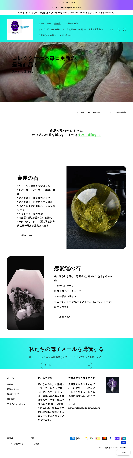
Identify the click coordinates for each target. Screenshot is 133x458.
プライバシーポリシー (17, 404)
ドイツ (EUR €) (17, 444)
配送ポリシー (13, 389)
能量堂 (107, 448)
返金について (13, 394)
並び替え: (81, 112)
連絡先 (10, 384)
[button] (58, 23)
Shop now (27, 235)
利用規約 (11, 399)
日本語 (36, 444)
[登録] (89, 365)
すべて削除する (89, 135)
